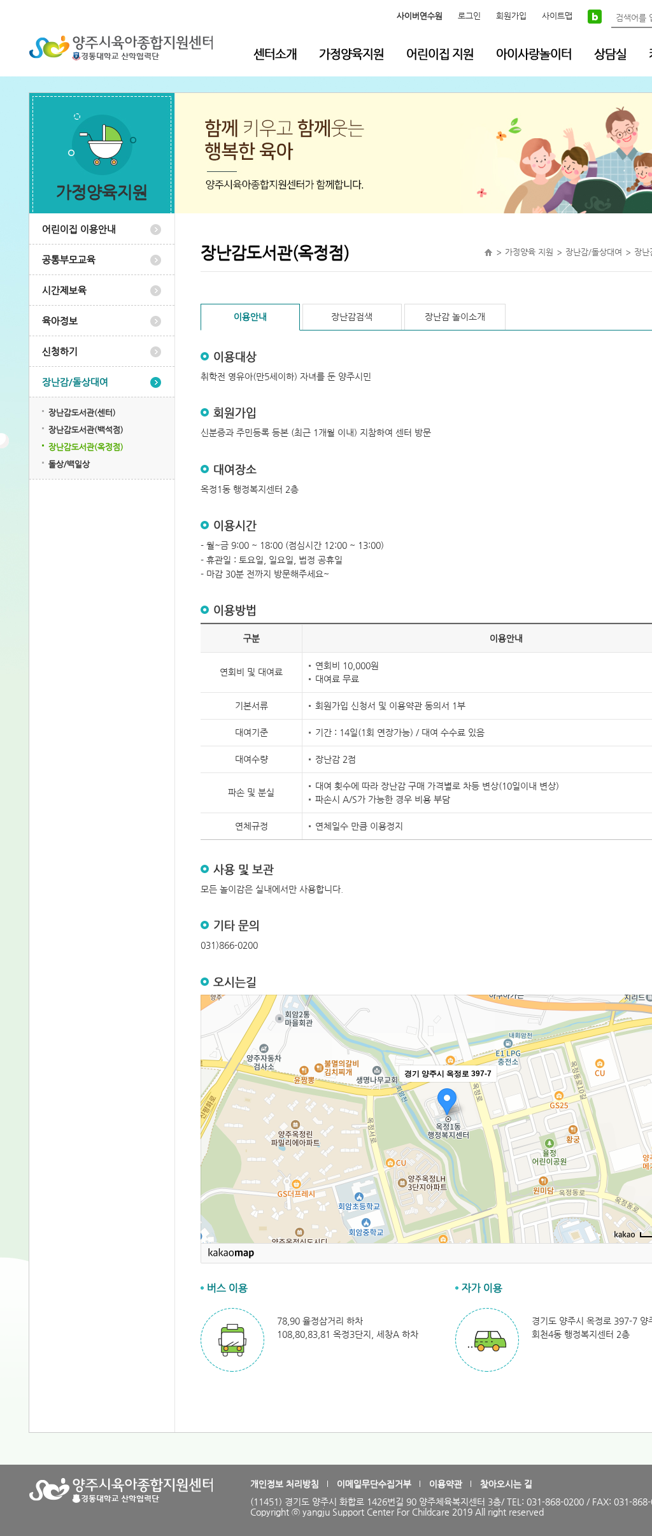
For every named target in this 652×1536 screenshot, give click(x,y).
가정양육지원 (351, 53)
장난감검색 (351, 316)
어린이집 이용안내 (79, 229)
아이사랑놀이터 (534, 53)
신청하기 (60, 351)
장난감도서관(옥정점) (86, 447)
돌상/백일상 (69, 464)
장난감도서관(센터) (82, 412)
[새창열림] (594, 15)
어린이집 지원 (440, 53)
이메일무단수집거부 (374, 1484)
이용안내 (250, 316)
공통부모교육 (69, 259)
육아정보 (60, 320)
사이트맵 (557, 15)
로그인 (469, 15)
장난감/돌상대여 (75, 381)
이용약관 (445, 1484)
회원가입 (511, 15)
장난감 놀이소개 (455, 316)
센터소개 (275, 53)
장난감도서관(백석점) (86, 429)
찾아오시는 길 (506, 1484)
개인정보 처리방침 (284, 1484)
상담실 (610, 53)
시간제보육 (64, 290)
